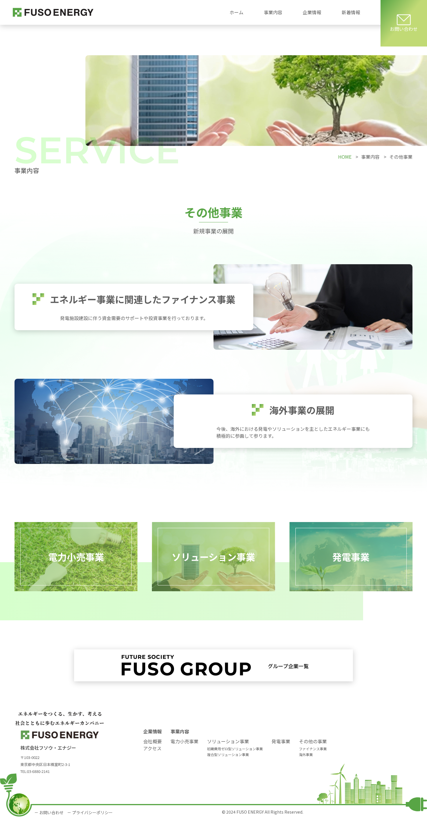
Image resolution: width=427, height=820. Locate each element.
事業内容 (180, 731)
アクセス (152, 748)
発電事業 (281, 741)
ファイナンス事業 (313, 748)
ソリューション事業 (228, 741)
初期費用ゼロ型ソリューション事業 (235, 748)
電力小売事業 (184, 741)
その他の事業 (313, 741)
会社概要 (152, 741)
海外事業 (306, 754)
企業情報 (152, 731)
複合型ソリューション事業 (228, 754)
